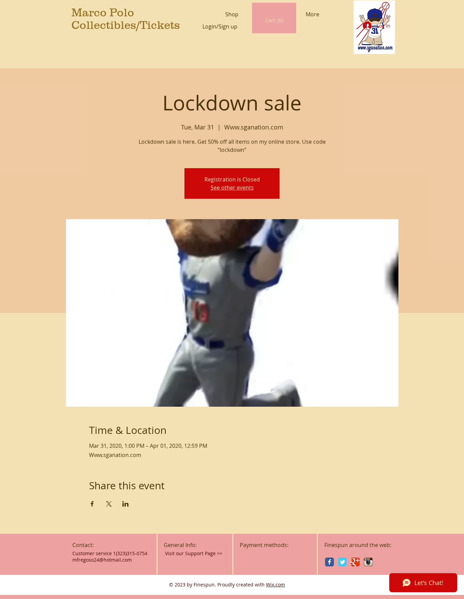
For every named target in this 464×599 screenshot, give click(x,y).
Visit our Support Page (193, 553)
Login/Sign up (219, 26)
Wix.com (275, 584)
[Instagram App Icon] (368, 562)
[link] (275, 20)
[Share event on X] (109, 504)
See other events (232, 187)
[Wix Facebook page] (329, 562)
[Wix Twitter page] (342, 562)
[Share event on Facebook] (92, 504)
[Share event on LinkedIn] (125, 504)
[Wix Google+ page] (355, 562)
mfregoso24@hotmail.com (102, 560)
